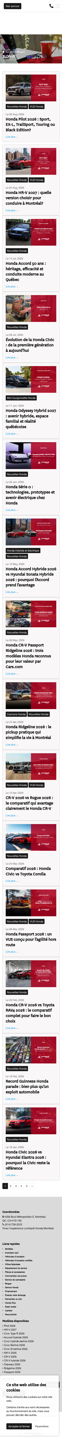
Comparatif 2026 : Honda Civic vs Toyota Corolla (28, 871)
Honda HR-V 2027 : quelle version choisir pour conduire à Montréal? (28, 197)
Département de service (15, 1268)
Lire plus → (12, 136)
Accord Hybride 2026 (15, 1337)
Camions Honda (16, 714)
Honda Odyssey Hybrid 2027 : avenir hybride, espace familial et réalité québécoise (31, 418)
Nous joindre (10, 1314)
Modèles (8, 1249)
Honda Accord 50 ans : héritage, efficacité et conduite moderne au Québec (26, 271)
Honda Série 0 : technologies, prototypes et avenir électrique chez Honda (30, 495)
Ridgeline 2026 (12, 1368)
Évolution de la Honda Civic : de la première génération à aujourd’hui (30, 344)
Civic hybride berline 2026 (18, 1341)
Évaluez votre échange (15, 1295)
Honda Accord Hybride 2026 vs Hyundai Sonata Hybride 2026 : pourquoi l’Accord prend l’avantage (31, 577)
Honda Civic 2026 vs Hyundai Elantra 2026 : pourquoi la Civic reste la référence (28, 1160)
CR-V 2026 (10, 1356)
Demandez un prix (13, 1299)
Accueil (9, 51)
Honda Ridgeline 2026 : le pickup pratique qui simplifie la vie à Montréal (28, 732)
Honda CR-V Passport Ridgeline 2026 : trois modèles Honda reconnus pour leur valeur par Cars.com (28, 655)
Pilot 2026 (9, 1325)
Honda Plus (10, 1303)
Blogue (7, 1283)
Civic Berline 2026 (14, 1345)
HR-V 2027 (10, 1329)
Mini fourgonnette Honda (21, 397)
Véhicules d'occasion (14, 1256)
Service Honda (11, 1287)
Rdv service (12, 6)
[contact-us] (51, 5)
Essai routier (10, 1307)
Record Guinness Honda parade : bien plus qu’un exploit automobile (27, 1086)
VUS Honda (36, 106)
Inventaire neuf (11, 1253)
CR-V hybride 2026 (14, 1360)
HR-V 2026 (10, 1352)
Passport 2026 (11, 1372)
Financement (10, 1291)
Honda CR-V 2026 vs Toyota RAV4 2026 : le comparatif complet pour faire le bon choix (30, 1013)
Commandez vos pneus (15, 1276)
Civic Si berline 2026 (15, 1348)
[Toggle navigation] (57, 6)
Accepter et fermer (19, 1426)
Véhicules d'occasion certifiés (18, 1260)
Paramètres (41, 1426)
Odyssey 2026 (11, 1364)
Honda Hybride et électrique (23, 550)
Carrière (8, 1310)
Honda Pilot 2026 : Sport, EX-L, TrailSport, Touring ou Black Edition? (30, 124)
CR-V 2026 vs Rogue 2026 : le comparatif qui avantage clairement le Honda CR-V (29, 802)
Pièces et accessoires (14, 1272)
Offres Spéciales (12, 1264)
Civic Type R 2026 (13, 1333)
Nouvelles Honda (17, 106)
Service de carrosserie (14, 1280)
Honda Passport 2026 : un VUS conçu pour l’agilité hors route (31, 939)
